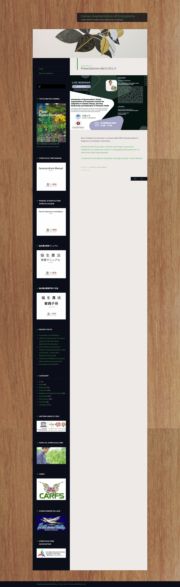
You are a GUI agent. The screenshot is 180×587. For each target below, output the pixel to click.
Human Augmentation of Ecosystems (108, 16)
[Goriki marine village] (51, 523)
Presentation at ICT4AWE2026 (49, 364)
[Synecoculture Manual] (51, 177)
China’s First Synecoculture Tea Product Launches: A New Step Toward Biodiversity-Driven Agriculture (52, 341)
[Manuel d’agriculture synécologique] (51, 222)
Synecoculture (101, 167)
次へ (143, 178)
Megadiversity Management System (50, 393)
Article (41, 384)
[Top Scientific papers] (51, 122)
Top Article (42, 402)
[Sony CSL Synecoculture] (51, 455)
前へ (135, 178)
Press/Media (43, 396)
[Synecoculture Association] (51, 553)
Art (40, 381)
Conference (92, 167)
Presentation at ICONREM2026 (49, 335)
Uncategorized (43, 405)
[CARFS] (51, 499)
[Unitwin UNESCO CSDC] (51, 431)
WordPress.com (80, 584)
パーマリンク (85, 170)
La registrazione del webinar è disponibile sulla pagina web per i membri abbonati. (112, 158)
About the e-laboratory (46, 73)
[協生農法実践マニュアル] (51, 264)
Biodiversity (42, 387)
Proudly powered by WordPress (47, 584)
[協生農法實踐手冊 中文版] (51, 306)
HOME (41, 69)
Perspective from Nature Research (48, 146)
